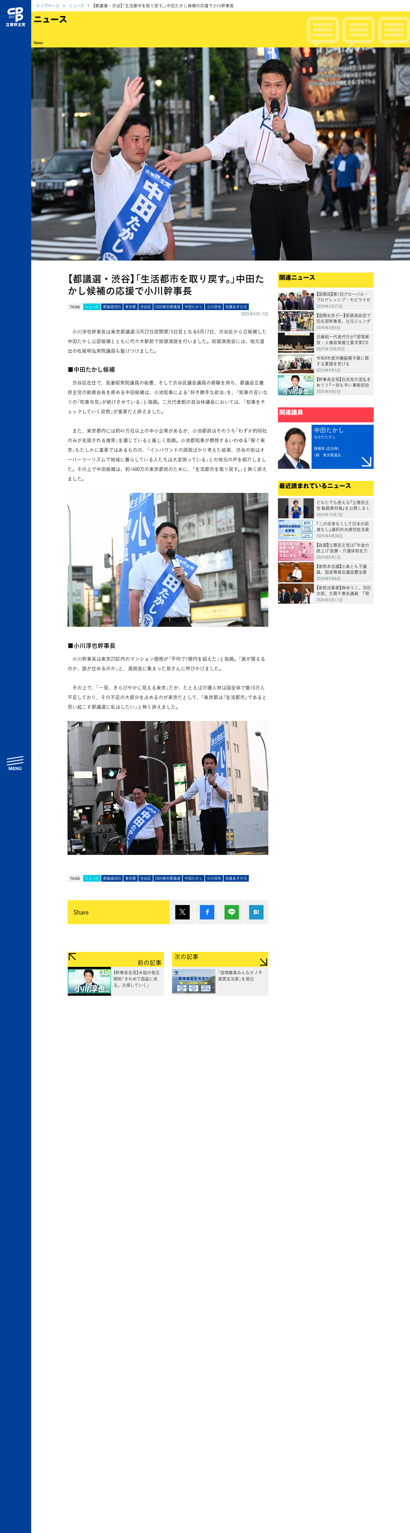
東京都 (130, 306)
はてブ (256, 912)
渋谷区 (145, 306)
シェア (207, 912)
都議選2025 (112, 306)
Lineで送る (232, 912)
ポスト (182, 912)
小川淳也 (214, 306)
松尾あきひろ (236, 306)
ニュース (76, 5)
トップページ (48, 5)
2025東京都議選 (167, 306)
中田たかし (194, 306)
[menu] (15, 763)
